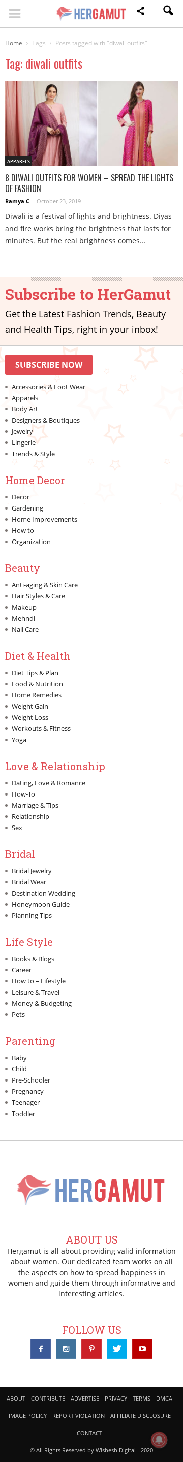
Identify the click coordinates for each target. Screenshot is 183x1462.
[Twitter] (117, 1349)
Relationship (30, 816)
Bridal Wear (29, 881)
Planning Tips (32, 915)
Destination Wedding (43, 893)
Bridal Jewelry (32, 870)
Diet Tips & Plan (35, 672)
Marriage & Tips (35, 805)
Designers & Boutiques (46, 420)
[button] (140, 12)
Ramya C (17, 201)
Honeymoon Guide (41, 904)
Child (19, 1068)
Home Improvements (44, 519)
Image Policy (28, 1415)
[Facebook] (40, 1349)
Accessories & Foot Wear (48, 386)
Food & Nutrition (37, 683)
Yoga (19, 739)
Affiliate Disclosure (140, 1415)
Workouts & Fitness (41, 728)
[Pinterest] (91, 1349)
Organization (31, 541)
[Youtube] (142, 1349)
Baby (19, 1057)
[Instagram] (66, 1349)
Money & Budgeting (42, 1003)
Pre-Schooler (31, 1080)
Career (22, 969)
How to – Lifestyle (39, 981)
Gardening (27, 508)
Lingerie (24, 442)
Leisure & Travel (35, 992)
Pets (18, 1014)
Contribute (48, 1398)
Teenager (26, 1102)
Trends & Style (33, 453)
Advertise (85, 1398)
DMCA (164, 1398)
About (16, 1398)
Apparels (18, 161)
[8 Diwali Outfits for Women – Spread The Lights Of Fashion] (91, 123)
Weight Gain (30, 706)
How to (23, 530)
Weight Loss (30, 717)
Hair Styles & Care (38, 595)
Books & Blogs (33, 958)
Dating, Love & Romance (48, 782)
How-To (23, 794)
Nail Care (25, 629)
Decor (20, 496)
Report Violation (78, 1415)
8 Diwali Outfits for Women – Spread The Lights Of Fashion (89, 183)
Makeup (24, 607)
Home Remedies (37, 695)
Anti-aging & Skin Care (45, 584)
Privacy (116, 1398)
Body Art (25, 409)
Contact (89, 1433)
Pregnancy (28, 1091)
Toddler (23, 1113)
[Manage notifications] (159, 1440)
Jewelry (22, 431)
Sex (17, 827)
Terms (141, 1398)
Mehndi (23, 618)
